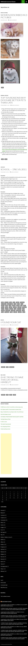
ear (18, 303)
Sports (2, 561)
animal (3, 394)
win (24, 312)
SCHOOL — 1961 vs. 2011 (14, 169)
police (11, 308)
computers (10, 303)
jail (24, 305)
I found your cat (11, 322)
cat (2, 87)
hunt (18, 305)
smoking (8, 310)
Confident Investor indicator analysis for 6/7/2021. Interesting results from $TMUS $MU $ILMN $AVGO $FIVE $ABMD (14, 638)
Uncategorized (4, 566)
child (18, 302)
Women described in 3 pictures (14, 16)
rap (15, 308)
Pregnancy (3, 546)
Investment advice (7, 601)
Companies (3, 520)
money (15, 307)
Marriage (3, 532)
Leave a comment (13, 20)
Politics (2, 544)
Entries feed (3, 582)
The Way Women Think (5, 419)
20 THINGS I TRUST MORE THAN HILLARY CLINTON (12, 416)
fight (3, 305)
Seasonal (2, 559)
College (22, 302)
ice (21, 305)
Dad (15, 303)
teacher (6, 312)
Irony (2, 529)
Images (2, 12)
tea (2, 312)
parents (24, 307)
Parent (19, 307)
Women (6, 12)
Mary (10, 307)
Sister (3, 310)
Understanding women (5, 429)
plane (7, 308)
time (11, 312)
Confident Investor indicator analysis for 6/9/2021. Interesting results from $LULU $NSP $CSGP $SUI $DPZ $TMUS (14, 623)
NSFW (2, 539)
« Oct (2, 501)
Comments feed (4, 585)
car (10, 302)
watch (19, 312)
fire (6, 305)
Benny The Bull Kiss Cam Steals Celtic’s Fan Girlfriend (12, 411)
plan (3, 308)
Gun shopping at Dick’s (5, 426)
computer (4, 303)
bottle (6, 302)
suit (23, 310)
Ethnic (2, 522)
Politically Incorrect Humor (8, 1)
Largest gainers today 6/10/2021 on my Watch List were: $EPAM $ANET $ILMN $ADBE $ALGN (12, 612)
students (19, 310)
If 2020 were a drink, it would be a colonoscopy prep (12, 407)
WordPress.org (4, 587)
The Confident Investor (5, 596)
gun (10, 305)
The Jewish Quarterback (6, 424)
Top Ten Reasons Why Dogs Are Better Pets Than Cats (13, 100)
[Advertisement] (6, 453)
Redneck (2, 551)
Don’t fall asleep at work (6, 414)
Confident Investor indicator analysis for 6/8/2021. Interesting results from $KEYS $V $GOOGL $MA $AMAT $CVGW (14, 631)
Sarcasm (3, 167)
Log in (2, 580)
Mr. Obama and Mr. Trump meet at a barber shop (11, 409)
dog (6, 159)
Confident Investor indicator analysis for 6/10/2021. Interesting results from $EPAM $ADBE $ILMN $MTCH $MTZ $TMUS (14, 616)
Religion (2, 554)
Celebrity (3, 517)
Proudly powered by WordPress (6, 644)
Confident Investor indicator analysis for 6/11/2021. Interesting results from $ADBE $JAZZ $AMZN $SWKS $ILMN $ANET (14, 609)
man (7, 307)
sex (23, 308)
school (19, 308)
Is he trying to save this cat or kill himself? (12, 380)
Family (2, 525)
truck (15, 312)
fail (22, 303)
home (14, 305)
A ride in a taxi (4, 421)
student (13, 310)
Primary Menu (26, 1)
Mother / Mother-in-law (6, 537)
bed (2, 302)
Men (2, 374)
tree (14, 394)
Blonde (2, 512)
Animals (2, 95)
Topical (2, 564)
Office (2, 542)
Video (4, 374)
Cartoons (3, 515)
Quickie (6, 95)
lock (3, 307)
